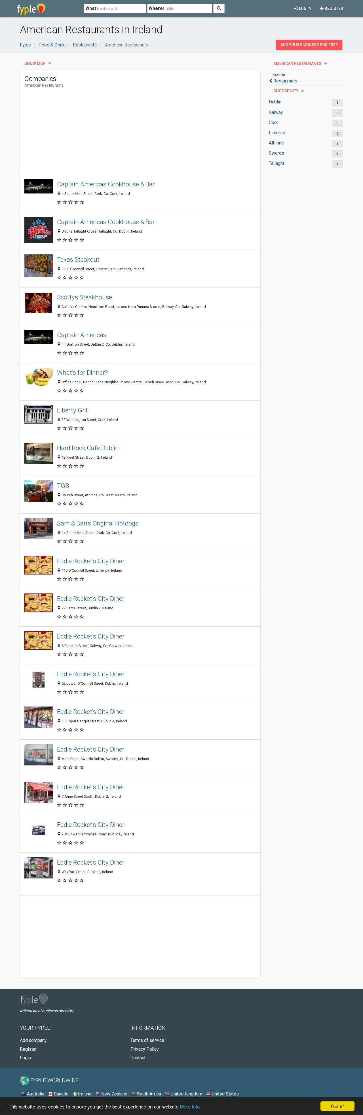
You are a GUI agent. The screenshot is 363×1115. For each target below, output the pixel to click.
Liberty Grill (73, 410)
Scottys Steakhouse (84, 297)
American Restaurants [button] (297, 63)
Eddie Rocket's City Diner (90, 561)
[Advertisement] (127, 132)
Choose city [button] (285, 91)
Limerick (277, 132)
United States (225, 1094)
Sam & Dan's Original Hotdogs (97, 523)
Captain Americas (81, 335)
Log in (304, 8)
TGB (63, 485)
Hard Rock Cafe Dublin (88, 448)
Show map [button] (34, 63)
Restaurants (285, 81)
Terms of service (147, 1040)
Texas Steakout (78, 259)
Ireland (84, 1094)
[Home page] (31, 8)
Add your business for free (309, 44)
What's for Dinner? (82, 372)
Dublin (275, 102)
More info (190, 1106)
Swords (276, 153)
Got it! (337, 1106)
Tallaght (276, 163)
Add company (33, 1040)
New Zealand (113, 1094)
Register (333, 8)
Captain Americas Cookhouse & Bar (106, 184)
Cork (273, 122)
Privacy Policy (144, 1049)
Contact (137, 1057)
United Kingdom (186, 1094)
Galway (276, 112)
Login (25, 1057)
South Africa (148, 1094)
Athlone (276, 143)
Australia (35, 1094)
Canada (60, 1094)
